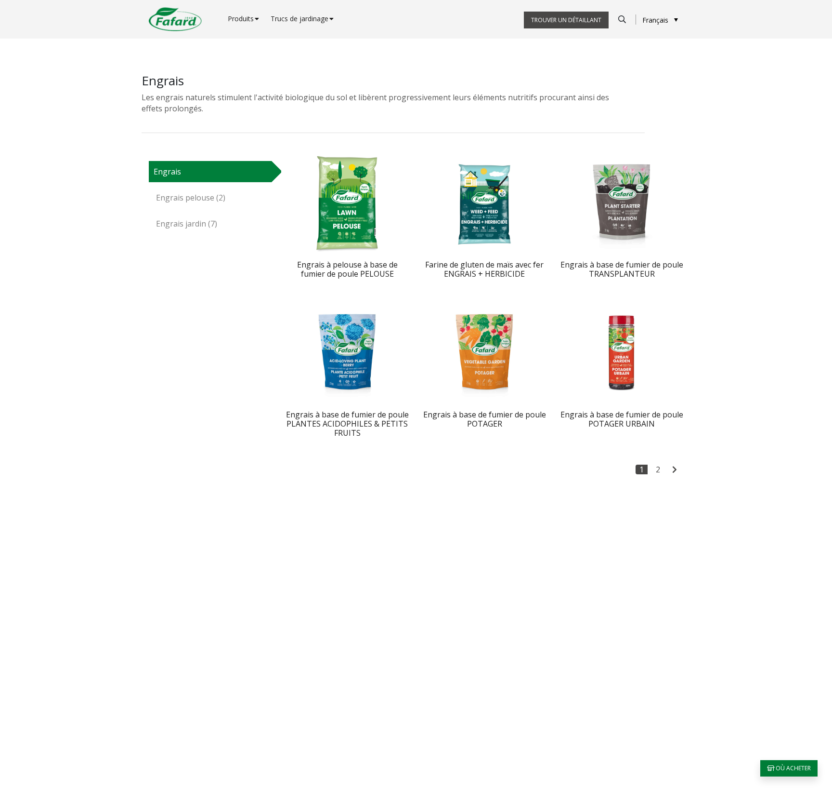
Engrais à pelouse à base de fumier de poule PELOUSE (347, 269)
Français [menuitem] (655, 20)
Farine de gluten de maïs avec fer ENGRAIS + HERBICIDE (484, 269)
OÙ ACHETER (792, 768)
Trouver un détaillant (566, 20)
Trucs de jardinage (299, 18)
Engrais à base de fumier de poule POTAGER (484, 419)
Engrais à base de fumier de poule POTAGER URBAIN (621, 419)
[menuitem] (660, 19)
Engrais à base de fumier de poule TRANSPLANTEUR (621, 269)
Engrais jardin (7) (186, 223)
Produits (241, 18)
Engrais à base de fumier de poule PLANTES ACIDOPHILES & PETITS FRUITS (347, 423)
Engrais (167, 171)
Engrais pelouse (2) (190, 197)
